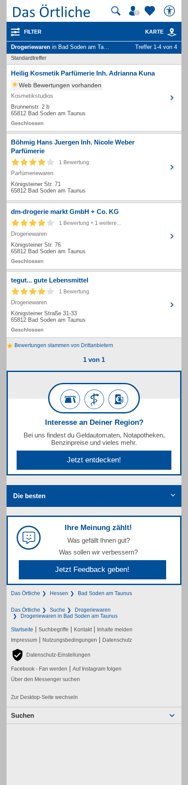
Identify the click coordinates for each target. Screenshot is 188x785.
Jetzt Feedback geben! (92, 569)
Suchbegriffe (53, 630)
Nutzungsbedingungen (69, 640)
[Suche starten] (115, 10)
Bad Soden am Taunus (105, 593)
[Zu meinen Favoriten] (150, 10)
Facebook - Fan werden (39, 669)
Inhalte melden (114, 630)
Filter (33, 32)
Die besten (29, 495)
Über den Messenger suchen (45, 679)
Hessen (59, 593)
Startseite (22, 630)
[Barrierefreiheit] (170, 10)
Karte (154, 32)
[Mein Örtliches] (135, 10)
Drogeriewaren (93, 610)
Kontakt (83, 630)
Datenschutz (117, 640)
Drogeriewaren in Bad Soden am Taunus (69, 616)
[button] (51, 655)
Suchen (22, 715)
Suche (57, 610)
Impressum (24, 640)
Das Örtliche (25, 593)
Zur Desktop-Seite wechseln (44, 697)
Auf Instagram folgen (97, 669)
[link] (172, 32)
